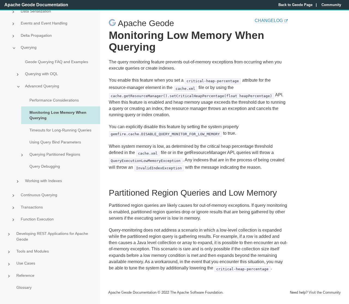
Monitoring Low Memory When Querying (57, 115)
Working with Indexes (43, 181)
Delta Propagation (36, 35)
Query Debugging (44, 166)
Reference (25, 275)
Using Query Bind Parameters (55, 142)
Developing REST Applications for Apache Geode (52, 236)
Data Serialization (36, 11)
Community (331, 5)
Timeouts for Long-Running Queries (60, 130)
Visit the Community (325, 292)
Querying (29, 47)
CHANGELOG (269, 20)
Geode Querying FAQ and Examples (56, 62)
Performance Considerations (54, 100)
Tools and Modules (32, 251)
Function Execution (37, 219)
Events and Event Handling (44, 23)
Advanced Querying (42, 86)
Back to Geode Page (295, 5)
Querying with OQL (41, 74)
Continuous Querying (39, 195)
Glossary (24, 287)
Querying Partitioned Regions (54, 154)
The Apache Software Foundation (196, 292)
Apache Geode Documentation (36, 4)
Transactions (32, 207)
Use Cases (25, 263)
